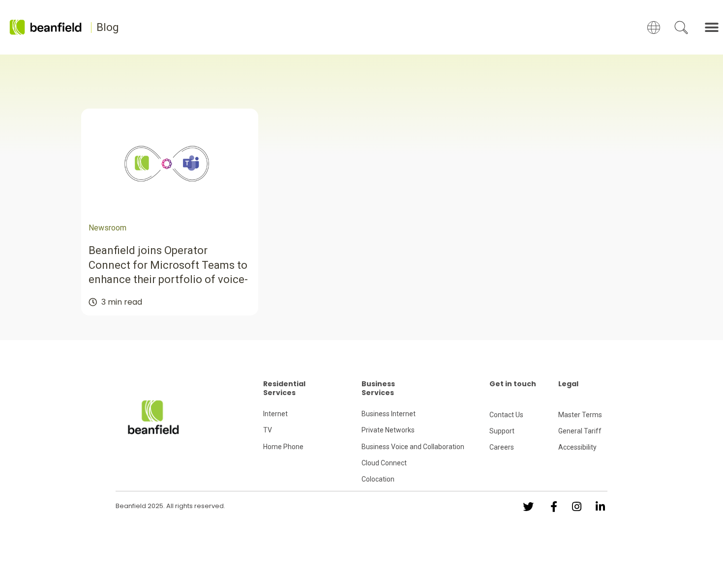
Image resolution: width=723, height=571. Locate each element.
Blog (107, 27)
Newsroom (107, 227)
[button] (712, 27)
